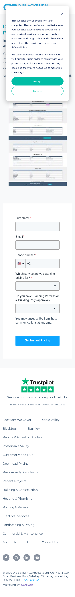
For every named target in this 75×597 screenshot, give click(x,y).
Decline (37, 90)
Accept (37, 81)
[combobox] (37, 286)
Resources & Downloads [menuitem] (20, 472)
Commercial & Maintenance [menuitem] (23, 533)
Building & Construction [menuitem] (20, 490)
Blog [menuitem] (29, 542)
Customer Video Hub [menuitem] (18, 455)
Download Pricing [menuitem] (16, 463)
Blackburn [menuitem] (10, 428)
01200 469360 (30, 580)
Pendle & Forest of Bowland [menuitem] (23, 437)
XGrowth (27, 584)
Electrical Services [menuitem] (16, 516)
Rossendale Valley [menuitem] (16, 446)
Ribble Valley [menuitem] (50, 420)
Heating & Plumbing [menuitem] (18, 498)
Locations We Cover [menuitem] (17, 420)
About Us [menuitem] (9, 542)
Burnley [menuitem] (34, 428)
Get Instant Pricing (37, 340)
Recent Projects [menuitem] (14, 481)
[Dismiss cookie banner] (62, 13)
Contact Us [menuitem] (50, 542)
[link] (37, 384)
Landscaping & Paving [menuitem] (19, 525)
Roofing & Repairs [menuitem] (15, 507)
